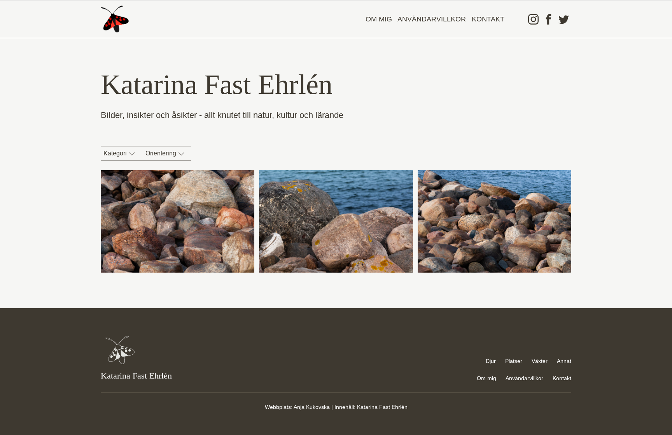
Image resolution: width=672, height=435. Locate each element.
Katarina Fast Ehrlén (382, 407)
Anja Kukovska (312, 407)
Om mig (379, 19)
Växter (540, 361)
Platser (513, 361)
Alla (114, 167)
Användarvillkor (431, 19)
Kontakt (488, 19)
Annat (564, 361)
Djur (491, 361)
